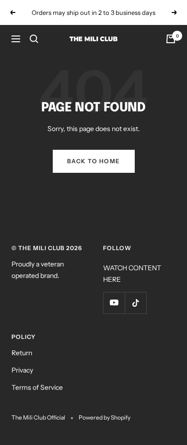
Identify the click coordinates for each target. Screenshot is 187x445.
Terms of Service (37, 387)
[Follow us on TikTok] (135, 302)
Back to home (93, 161)
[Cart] (170, 39)
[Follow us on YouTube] (114, 302)
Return (22, 353)
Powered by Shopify (104, 417)
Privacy (22, 370)
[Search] (34, 39)
